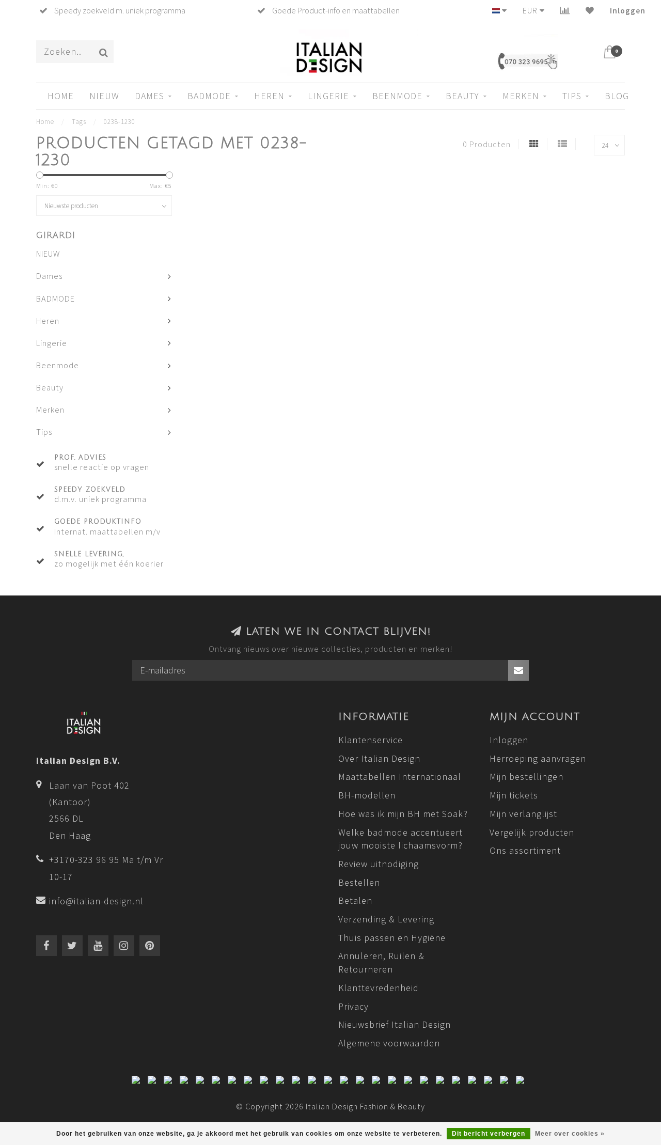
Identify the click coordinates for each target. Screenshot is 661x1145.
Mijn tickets (514, 795)
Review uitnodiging (378, 864)
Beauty (462, 96)
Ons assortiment (525, 850)
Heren (269, 96)
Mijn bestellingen (526, 776)
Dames (149, 96)
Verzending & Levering (386, 919)
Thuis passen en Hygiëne (392, 938)
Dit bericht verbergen (488, 1133)
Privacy (353, 1006)
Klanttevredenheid (378, 988)
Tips (571, 96)
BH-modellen (367, 795)
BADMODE (209, 96)
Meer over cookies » (570, 1133)
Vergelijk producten (532, 832)
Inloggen (628, 10)
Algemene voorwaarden (389, 1043)
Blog (617, 96)
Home (61, 96)
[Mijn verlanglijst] (590, 10)
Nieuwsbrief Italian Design (394, 1024)
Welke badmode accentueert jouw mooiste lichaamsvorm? (400, 839)
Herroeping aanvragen (538, 758)
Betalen (355, 900)
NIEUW (104, 96)
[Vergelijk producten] (565, 10)
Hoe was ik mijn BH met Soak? (403, 814)
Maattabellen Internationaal (399, 776)
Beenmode (397, 96)
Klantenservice (370, 740)
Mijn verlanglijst (523, 814)
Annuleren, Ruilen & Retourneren (381, 962)
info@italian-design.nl (96, 901)
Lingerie (328, 96)
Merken (520, 96)
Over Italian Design (379, 758)
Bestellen (359, 882)
